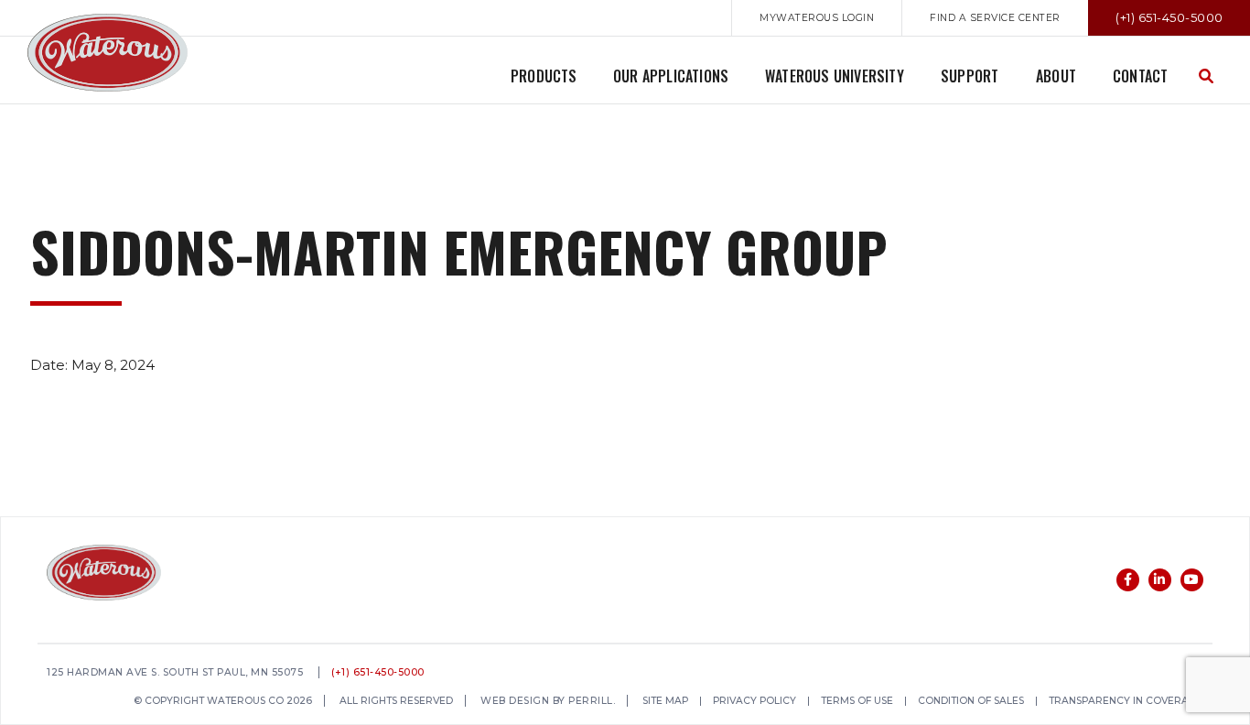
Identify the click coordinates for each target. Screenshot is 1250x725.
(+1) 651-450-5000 (378, 673)
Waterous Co (107, 53)
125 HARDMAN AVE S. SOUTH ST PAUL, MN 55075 (175, 673)
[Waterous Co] (104, 575)
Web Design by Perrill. (547, 702)
